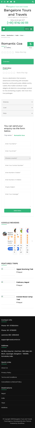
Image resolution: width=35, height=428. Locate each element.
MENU (27, 29)
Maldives (4, 408)
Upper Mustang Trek (25, 269)
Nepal (20, 272)
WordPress (21, 423)
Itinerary (6, 102)
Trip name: (8, 135)
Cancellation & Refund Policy (11, 382)
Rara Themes (27, 421)
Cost (4, 108)
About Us (4, 368)
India (3, 398)
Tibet (3, 403)
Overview (6, 62)
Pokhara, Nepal (23, 282)
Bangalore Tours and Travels (23, 419)
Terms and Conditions (9, 377)
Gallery (8, 47)
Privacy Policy (6, 373)
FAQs (4, 113)
